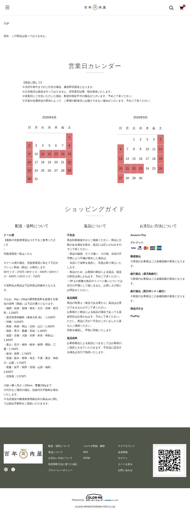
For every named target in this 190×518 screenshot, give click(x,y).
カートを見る (125, 464)
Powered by (78, 500)
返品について (55, 452)
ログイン (123, 458)
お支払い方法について (60, 458)
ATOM (86, 458)
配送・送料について (59, 446)
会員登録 (123, 452)
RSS (85, 452)
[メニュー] (7, 7)
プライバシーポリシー (60, 470)
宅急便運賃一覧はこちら (18, 253)
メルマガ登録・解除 (94, 446)
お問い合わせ (125, 470)
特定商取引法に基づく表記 (62, 464)
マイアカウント (126, 446)
